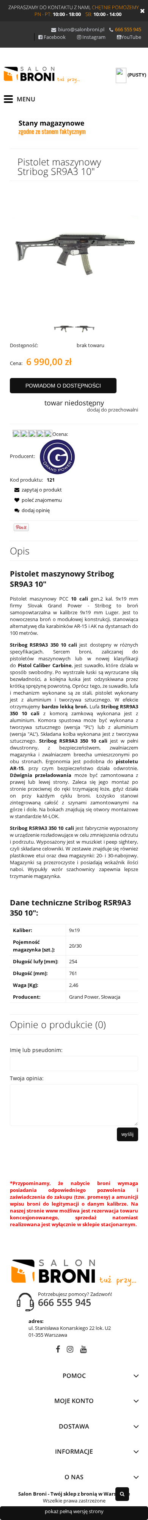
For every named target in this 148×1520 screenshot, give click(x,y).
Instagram (94, 37)
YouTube (131, 37)
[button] (36, 489)
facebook (58, 1350)
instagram (70, 1350)
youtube (83, 1350)
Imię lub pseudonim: (36, 1050)
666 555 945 (128, 29)
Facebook (55, 37)
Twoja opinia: (27, 1078)
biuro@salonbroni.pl (81, 29)
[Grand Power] (58, 456)
